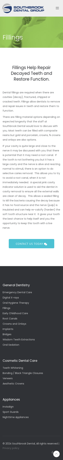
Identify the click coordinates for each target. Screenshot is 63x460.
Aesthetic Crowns (13, 383)
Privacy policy (11, 448)
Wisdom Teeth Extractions (19, 339)
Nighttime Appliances (16, 417)
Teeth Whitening (13, 368)
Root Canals (10, 318)
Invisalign (8, 406)
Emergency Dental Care (17, 292)
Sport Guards (11, 412)
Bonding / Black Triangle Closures (23, 373)
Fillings (6, 308)
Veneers (8, 378)
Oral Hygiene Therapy (16, 303)
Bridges (7, 334)
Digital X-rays (11, 297)
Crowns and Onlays (14, 324)
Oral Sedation (11, 345)
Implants (8, 329)
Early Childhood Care (15, 313)
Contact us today (30, 243)
